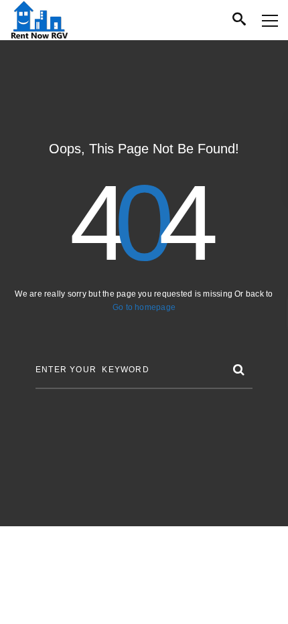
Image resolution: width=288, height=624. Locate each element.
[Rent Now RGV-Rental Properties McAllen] (39, 20)
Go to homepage (144, 307)
